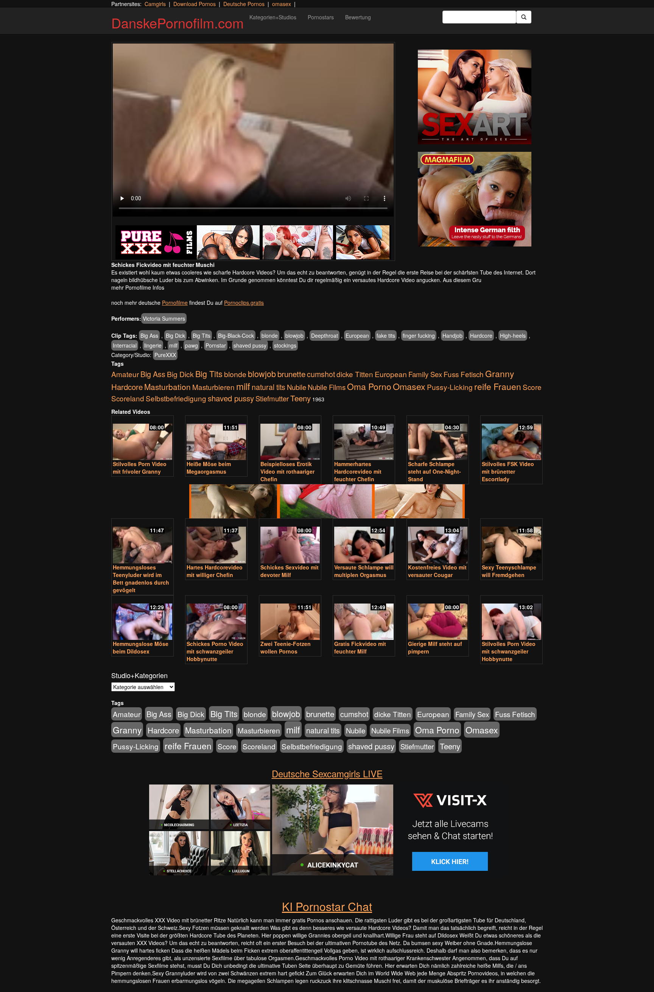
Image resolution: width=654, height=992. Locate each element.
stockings (285, 345)
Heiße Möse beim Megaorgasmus (209, 467)
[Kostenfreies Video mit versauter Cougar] (437, 541)
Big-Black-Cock (236, 335)
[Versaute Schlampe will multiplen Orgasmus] (364, 541)
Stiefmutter (272, 398)
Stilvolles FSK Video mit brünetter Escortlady (508, 471)
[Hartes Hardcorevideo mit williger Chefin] (216, 541)
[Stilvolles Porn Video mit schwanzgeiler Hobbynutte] (511, 618)
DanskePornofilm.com (177, 22)
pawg (191, 345)
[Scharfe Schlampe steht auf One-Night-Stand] (437, 438)
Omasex (409, 386)
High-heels (513, 335)
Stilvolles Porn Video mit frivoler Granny (140, 467)
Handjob (452, 335)
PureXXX (165, 355)
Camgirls (155, 4)
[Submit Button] (523, 17)
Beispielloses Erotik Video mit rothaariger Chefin (287, 471)
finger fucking (419, 335)
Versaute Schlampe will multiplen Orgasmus (364, 571)
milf (173, 345)
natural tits (268, 387)
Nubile (296, 387)
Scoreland (127, 398)
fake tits (386, 335)
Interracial (125, 345)
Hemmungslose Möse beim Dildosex (140, 647)
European (357, 335)
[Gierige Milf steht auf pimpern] (437, 618)
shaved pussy (250, 345)
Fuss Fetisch (464, 374)
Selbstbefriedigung (176, 398)
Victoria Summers (164, 318)
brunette (291, 373)
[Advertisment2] (474, 199)
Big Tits (201, 335)
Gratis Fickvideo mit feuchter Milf (360, 647)
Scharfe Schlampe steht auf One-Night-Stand (434, 471)
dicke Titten (354, 374)
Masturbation (167, 386)
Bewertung (358, 17)
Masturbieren (213, 387)
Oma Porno (369, 386)
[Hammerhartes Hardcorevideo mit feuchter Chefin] (364, 438)
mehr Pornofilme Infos (137, 287)
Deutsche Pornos (244, 4)
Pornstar (216, 345)
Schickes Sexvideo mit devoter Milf (289, 571)
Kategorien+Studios (272, 17)
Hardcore (481, 335)
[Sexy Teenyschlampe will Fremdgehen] (511, 541)
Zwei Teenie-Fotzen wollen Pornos (285, 647)
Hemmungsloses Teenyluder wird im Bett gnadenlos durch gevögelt (141, 578)
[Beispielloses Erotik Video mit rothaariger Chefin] (290, 438)
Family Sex (425, 374)
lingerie (153, 345)
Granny (499, 373)
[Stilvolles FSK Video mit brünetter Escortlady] (511, 438)
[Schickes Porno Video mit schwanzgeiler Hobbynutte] (216, 618)
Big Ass (149, 335)
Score (532, 387)
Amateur (125, 374)
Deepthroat (324, 335)
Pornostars (321, 17)
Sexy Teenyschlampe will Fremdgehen (509, 571)
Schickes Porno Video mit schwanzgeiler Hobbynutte (215, 651)
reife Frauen (497, 386)
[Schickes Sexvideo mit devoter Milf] (290, 541)
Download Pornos (194, 4)
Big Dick (175, 335)
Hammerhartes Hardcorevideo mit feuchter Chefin (358, 471)
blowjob (294, 335)
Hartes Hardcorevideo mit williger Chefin (215, 571)
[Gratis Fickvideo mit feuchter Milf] (364, 618)
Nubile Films (327, 387)
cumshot (321, 374)
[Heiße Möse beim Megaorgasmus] (216, 438)
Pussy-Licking (450, 387)
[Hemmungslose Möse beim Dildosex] (142, 618)
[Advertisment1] (474, 97)
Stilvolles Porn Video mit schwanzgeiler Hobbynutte (509, 651)
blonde (270, 335)
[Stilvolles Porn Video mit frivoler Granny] (142, 438)
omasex (281, 4)
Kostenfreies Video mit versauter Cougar (437, 571)
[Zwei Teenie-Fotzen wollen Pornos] (290, 618)
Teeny (300, 398)
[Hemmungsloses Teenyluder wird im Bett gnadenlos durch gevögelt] (142, 541)
